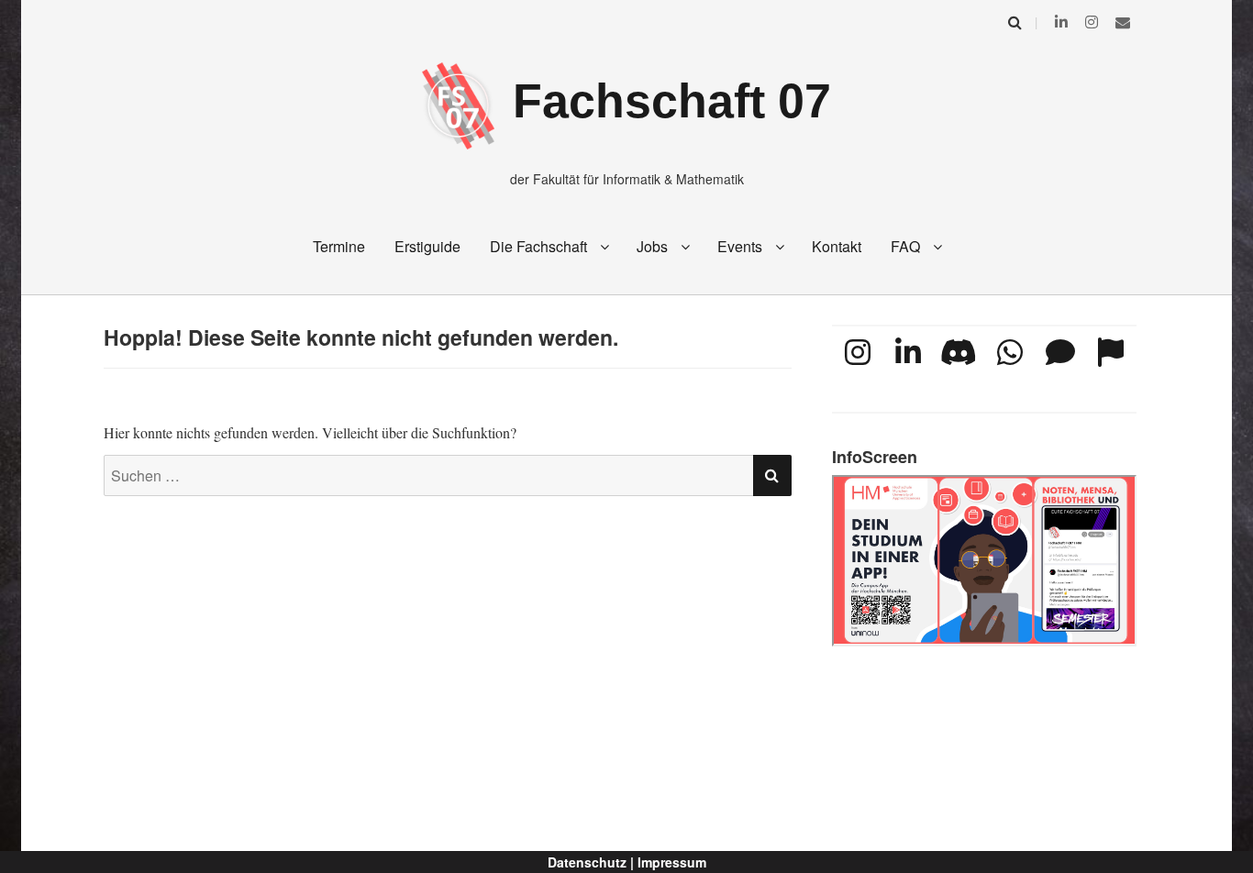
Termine (339, 246)
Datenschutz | (591, 862)
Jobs (652, 246)
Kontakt (836, 246)
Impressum (672, 862)
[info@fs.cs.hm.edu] (1122, 21)
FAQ (905, 246)
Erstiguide (427, 246)
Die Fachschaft (538, 246)
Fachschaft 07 (672, 100)
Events (739, 246)
